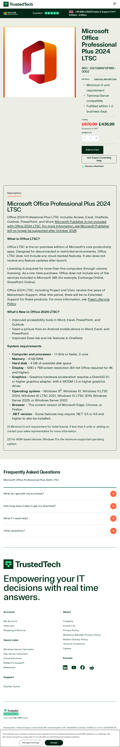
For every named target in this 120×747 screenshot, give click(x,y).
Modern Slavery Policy (75, 639)
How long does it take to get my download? (30, 506)
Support (9, 677)
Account (9, 612)
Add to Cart (92, 149)
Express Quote (12, 686)
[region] (60, 738)
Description (14, 193)
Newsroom (9, 667)
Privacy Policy (71, 630)
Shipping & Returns (15, 630)
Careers (67, 648)
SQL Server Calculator (16, 653)
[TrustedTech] (18, 4)
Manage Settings (30, 743)
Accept (54, 743)
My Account (10, 621)
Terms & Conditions (74, 643)
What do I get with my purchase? (24, 493)
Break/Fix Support (14, 662)
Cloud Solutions (13, 658)
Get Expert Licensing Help (99, 159)
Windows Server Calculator (19, 649)
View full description (105, 79)
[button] (114, 3)
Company (68, 621)
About (67, 612)
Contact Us (69, 625)
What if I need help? (16, 518)
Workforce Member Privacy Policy (82, 634)
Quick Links (11, 640)
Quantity (87, 132)
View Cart (9, 625)
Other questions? (14, 530)
